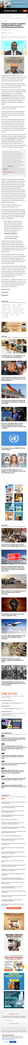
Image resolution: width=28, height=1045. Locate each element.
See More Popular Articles (14, 908)
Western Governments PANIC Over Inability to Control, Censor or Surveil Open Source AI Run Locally (12, 757)
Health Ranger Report (6, 733)
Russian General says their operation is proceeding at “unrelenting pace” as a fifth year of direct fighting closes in (12, 879)
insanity (16, 37)
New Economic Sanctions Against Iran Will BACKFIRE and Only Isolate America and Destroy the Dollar (14, 786)
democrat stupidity (4, 37)
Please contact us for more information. (8, 715)
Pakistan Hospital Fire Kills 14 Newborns (9, 819)
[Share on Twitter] (8, 33)
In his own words (11, 138)
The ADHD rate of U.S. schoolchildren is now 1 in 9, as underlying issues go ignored (13, 356)
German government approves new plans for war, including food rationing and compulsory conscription (13, 402)
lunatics (22, 312)
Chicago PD (14, 36)
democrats (9, 37)
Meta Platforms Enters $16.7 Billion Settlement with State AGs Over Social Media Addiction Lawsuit (13, 866)
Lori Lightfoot (15, 312)
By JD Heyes (3, 29)
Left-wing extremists (23, 37)
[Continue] (25, 1020)
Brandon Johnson (6, 36)
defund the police (23, 36)
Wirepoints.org (4, 295)
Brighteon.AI (5, 168)
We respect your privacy (14, 1023)
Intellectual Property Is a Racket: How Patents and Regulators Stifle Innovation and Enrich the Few (13, 870)
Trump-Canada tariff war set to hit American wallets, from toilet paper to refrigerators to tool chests (13, 832)
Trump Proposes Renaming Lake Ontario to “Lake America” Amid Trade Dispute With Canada (12, 811)
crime (20, 36)
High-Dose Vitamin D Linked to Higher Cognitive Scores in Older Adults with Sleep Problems (12, 839)
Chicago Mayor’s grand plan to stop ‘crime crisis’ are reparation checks (12, 614)
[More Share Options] (11, 33)
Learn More (5, 1041)
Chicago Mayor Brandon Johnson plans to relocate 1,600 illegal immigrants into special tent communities (13, 683)
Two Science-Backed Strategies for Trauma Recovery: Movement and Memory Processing (11, 887)
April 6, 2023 (14, 238)
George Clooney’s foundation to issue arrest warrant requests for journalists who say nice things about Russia (13, 379)
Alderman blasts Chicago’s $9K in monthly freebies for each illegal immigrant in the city (13, 545)
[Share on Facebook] (5, 33)
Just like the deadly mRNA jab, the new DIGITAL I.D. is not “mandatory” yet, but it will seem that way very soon (13, 471)
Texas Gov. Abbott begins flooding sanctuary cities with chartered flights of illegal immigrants (13, 637)
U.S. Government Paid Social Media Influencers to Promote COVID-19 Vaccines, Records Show (12, 807)
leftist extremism (6, 312)
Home (2, 21)
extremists (12, 37)
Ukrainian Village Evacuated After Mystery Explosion (11, 835)
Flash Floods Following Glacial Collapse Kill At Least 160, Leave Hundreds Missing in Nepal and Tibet (12, 823)
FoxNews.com (4, 292)
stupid (11, 314)
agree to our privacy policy (8, 1039)
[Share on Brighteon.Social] (2, 33)
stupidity (17, 314)
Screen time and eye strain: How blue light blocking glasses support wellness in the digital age (13, 853)
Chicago (10, 36)
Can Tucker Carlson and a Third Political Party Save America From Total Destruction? (13, 764)
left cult (18, 37)
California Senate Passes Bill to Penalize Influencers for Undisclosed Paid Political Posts (12, 900)
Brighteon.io (11, 166)
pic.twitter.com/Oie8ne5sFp (10, 233)
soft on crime (5, 314)
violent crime (5, 316)
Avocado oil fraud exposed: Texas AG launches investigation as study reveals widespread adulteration (13, 828)
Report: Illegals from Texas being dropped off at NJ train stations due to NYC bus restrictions (13, 592)
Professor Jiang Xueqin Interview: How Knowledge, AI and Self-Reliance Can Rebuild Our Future (13, 779)
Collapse (6, 21)
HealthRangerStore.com (8, 171)
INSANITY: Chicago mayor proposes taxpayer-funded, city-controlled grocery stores (12, 660)
